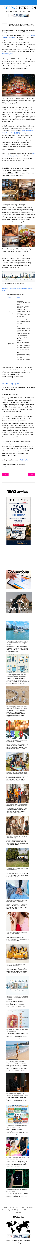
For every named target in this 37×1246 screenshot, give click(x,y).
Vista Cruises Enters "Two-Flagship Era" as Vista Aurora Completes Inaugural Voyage (17, 642)
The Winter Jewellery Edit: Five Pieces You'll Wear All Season (16, 932)
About (23, 1207)
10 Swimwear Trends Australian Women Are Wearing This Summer (16, 1062)
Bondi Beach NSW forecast (19, 566)
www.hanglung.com (8, 467)
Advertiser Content (9, 1207)
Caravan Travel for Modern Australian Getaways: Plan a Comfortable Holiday (17, 773)
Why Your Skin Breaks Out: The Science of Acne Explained (17, 1030)
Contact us (30, 1207)
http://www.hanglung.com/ (11, 384)
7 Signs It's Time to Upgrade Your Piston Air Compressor (15, 964)
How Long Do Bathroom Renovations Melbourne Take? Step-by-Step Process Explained (17, 997)
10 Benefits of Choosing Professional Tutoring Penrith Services (16, 1126)
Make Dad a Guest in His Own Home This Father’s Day (16, 836)
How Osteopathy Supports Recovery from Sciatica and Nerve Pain (16, 900)
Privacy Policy (6, 1210)
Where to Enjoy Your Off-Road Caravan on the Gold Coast (17, 868)
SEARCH (14, 1210)
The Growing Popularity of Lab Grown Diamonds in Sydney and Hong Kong (17, 707)
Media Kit (19, 1212)
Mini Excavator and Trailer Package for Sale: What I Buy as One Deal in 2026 (17, 804)
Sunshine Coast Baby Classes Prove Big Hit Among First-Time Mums (17, 1158)
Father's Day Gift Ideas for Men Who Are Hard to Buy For (16, 1190)
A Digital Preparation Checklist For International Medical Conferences (16, 675)
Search (18, 1207)
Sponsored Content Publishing (27, 1210)
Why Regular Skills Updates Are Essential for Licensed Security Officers (17, 1094)
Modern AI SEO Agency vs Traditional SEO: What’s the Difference (16, 740)
